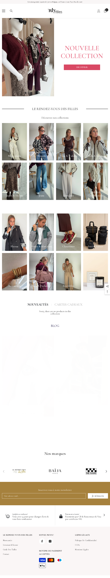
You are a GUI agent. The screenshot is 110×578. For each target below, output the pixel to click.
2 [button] (28, 93)
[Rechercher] (11, 11)
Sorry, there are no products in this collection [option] (55, 312)
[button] (106, 471)
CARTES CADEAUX (68, 305)
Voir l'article (64, 421)
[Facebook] (42, 541)
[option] (28, 57)
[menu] (3, 11)
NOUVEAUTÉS (38, 305)
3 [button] (31, 93)
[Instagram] (50, 541)
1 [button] (25, 93)
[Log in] (98, 10)
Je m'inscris (98, 495)
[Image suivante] (104, 515)
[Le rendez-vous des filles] (28, 57)
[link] (19, 471)
